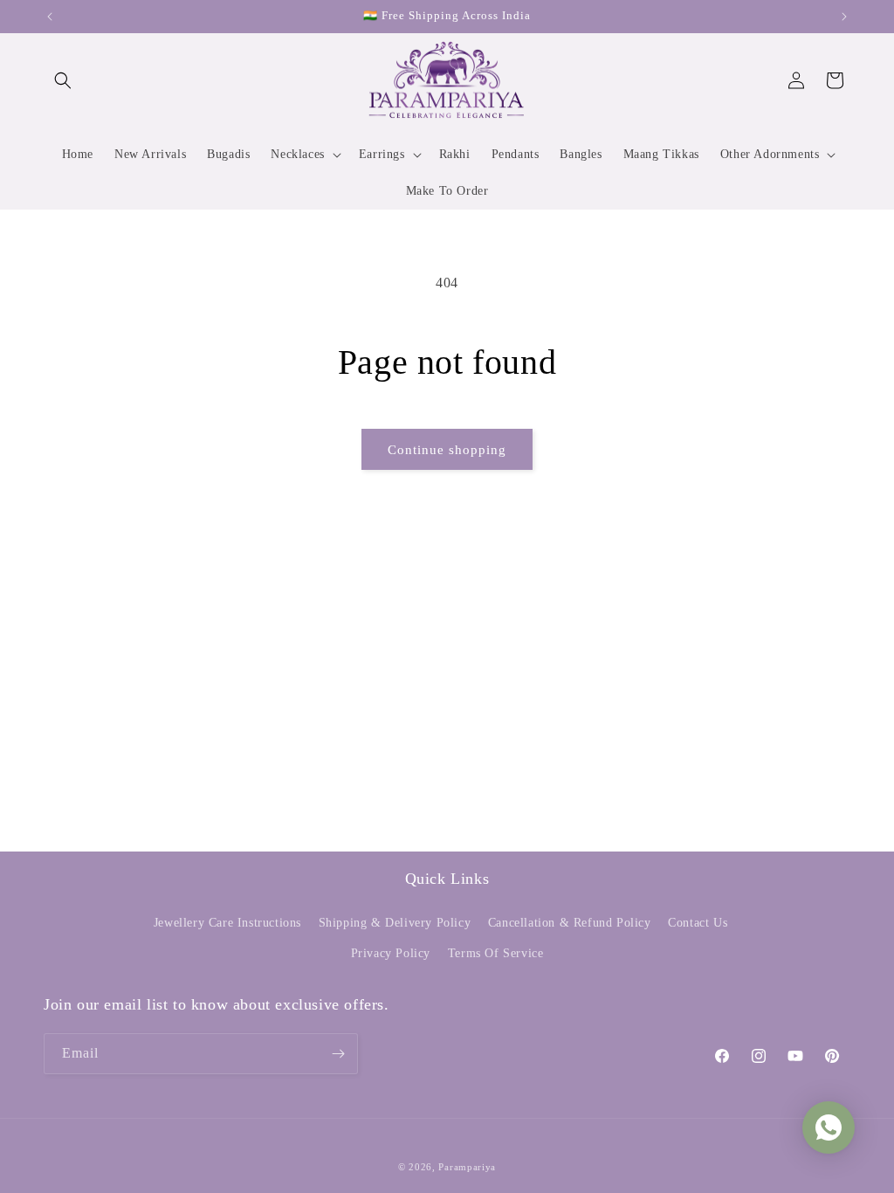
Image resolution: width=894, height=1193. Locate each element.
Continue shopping (447, 450)
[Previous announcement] (50, 16)
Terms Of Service (496, 953)
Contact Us (697, 922)
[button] (63, 80)
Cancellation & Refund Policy (569, 922)
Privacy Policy (390, 953)
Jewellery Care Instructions (227, 922)
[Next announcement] (844, 16)
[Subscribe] (338, 1053)
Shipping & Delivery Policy (395, 922)
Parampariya (467, 1167)
